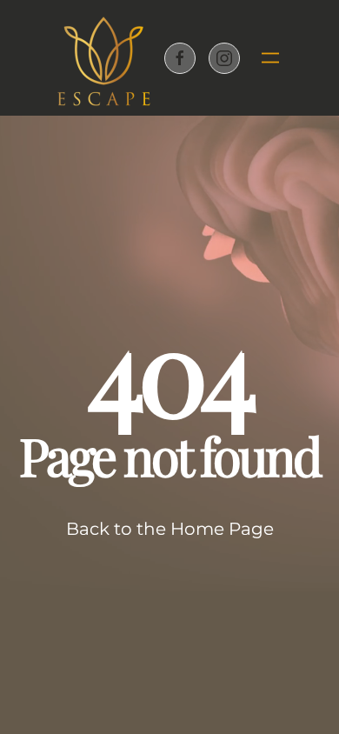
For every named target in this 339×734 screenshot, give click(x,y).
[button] (264, 58)
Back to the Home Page (170, 528)
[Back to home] (103, 58)
